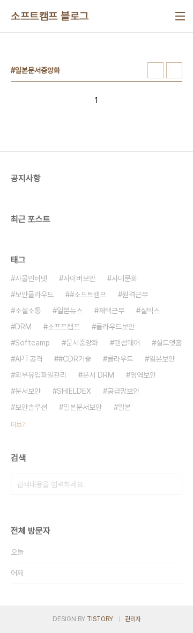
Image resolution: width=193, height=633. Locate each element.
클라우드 (120, 359)
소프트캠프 (64, 326)
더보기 (19, 425)
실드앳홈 (169, 342)
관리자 (133, 619)
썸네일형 (155, 70)
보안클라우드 (34, 294)
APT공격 (28, 359)
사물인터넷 (31, 278)
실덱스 (150, 310)
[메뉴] (180, 16)
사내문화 (124, 278)
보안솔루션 (31, 407)
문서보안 (28, 391)
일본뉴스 (70, 310)
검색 (171, 484)
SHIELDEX (74, 391)
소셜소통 (28, 310)
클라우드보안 (115, 326)
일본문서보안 (82, 407)
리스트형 (174, 70)
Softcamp (32, 342)
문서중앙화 (82, 342)
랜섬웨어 (127, 342)
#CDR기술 (74, 359)
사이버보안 (79, 278)
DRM (23, 326)
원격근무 (135, 294)
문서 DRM (98, 375)
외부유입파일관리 (40, 375)
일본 (124, 407)
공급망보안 (123, 391)
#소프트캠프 (88, 294)
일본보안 (162, 359)
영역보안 (143, 375)
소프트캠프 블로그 (50, 16)
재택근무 (111, 310)
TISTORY (100, 619)
